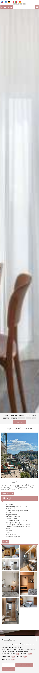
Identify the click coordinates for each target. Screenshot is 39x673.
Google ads (6, 659)
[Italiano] (16, 2)
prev (34, 427)
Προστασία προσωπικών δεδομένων (17, 651)
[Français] (12, 2)
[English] (2, 2)
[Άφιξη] (6, 418)
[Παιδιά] (34, 418)
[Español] (19, 2)
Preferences (6, 657)
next (37, 427)
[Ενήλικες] (28, 418)
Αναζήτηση (19, 422)
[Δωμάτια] (21, 418)
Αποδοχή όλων (8, 669)
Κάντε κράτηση (6, 7)
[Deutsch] (9, 2)
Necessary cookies (8, 654)
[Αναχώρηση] (13, 418)
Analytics (19, 657)
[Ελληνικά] (5, 2)
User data (24, 654)
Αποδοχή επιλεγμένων (24, 665)
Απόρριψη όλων (9, 665)
